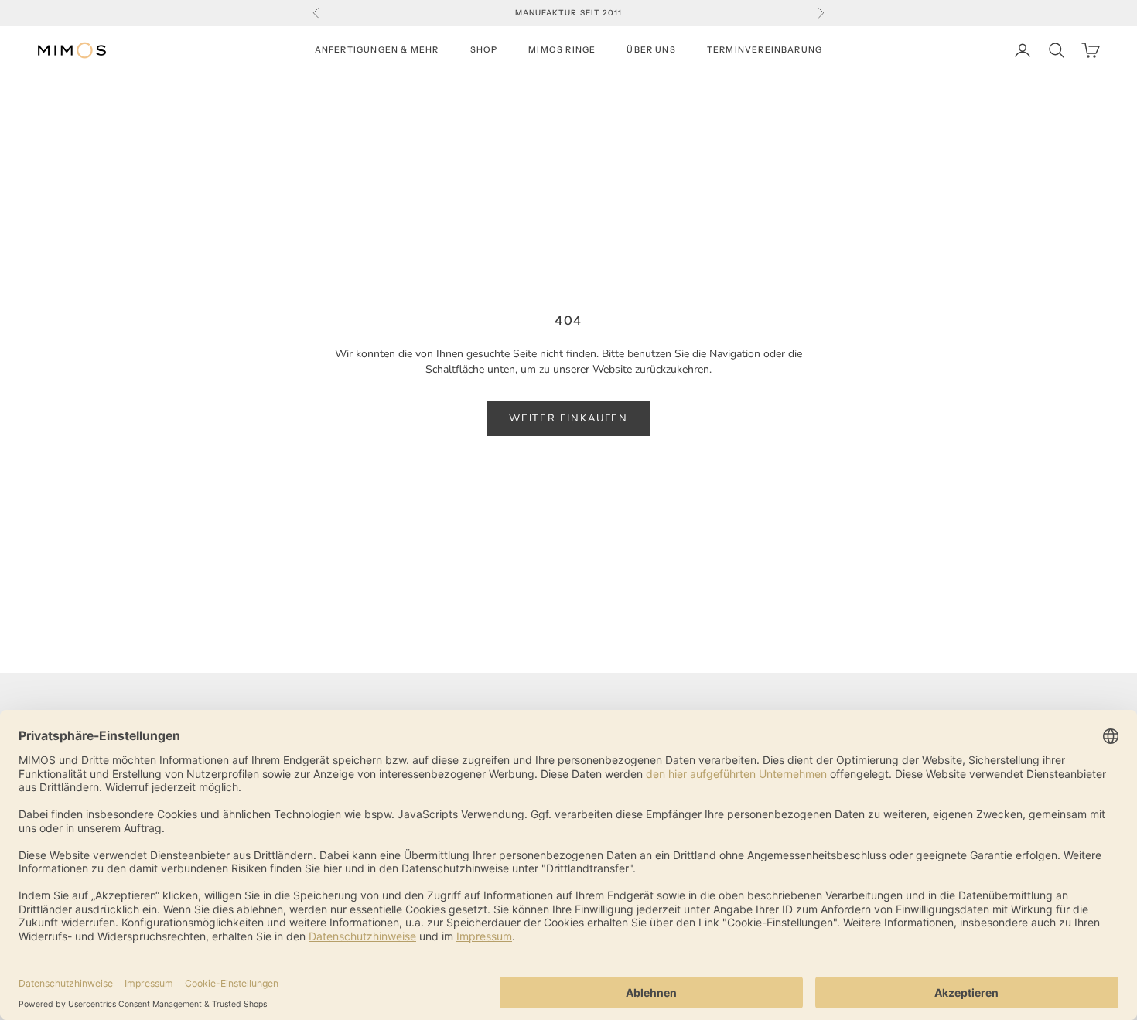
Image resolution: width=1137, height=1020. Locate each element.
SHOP (484, 50)
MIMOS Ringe (562, 50)
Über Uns (651, 50)
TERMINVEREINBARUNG (764, 50)
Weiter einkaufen (568, 418)
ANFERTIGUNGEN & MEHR (377, 50)
